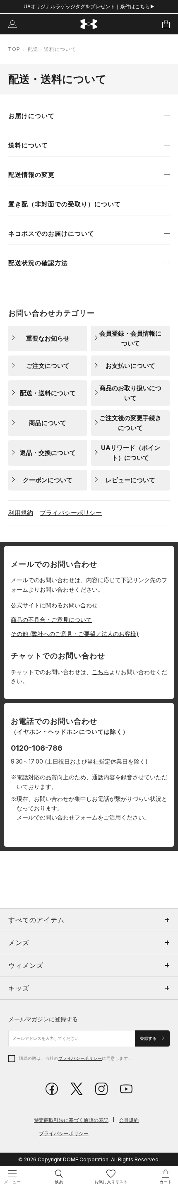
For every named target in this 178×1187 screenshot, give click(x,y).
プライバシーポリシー (71, 513)
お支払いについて (130, 366)
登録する (149, 1038)
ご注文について (48, 366)
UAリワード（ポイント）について (130, 453)
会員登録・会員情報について (130, 338)
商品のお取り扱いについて (130, 393)
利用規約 (20, 513)
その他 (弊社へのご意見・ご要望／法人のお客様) (75, 633)
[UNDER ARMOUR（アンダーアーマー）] (89, 24)
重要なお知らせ (48, 338)
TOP (14, 49)
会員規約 (129, 1120)
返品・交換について (48, 453)
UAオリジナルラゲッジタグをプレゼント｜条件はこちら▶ (89, 6)
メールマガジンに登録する (43, 1019)
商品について (47, 423)
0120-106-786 (37, 748)
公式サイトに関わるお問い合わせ (54, 605)
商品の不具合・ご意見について (51, 619)
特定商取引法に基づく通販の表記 (71, 1120)
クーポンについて (47, 480)
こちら (100, 671)
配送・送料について (48, 393)
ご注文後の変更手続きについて (130, 423)
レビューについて (130, 480)
